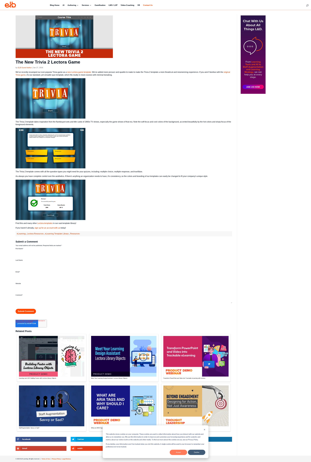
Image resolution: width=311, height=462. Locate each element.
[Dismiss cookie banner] (204, 429)
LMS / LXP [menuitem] (113, 5)
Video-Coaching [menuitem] (127, 5)
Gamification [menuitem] (100, 5)
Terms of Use (45, 459)
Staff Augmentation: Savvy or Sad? (29, 428)
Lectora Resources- (35, 234)
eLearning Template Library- (57, 234)
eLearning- (21, 234)
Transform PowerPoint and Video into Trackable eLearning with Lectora (184, 378)
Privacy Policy (56, 459)
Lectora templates (45, 223)
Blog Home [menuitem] (54, 5)
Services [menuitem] (85, 5)
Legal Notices (66, 459)
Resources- (75, 234)
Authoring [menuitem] (72, 5)
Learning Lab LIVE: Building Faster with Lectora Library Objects (37, 378)
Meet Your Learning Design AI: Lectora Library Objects (109, 378)
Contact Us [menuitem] (148, 5)
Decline (196, 452)
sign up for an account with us (47, 228)
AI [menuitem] (63, 5)
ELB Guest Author (25, 68)
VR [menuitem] (138, 5)
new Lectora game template (79, 72)
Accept (178, 452)
